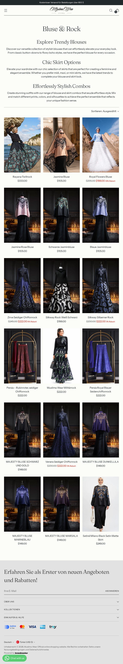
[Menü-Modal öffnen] (6, 10)
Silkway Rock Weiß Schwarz (61, 317)
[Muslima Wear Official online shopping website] (62, 10)
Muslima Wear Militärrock (61, 387)
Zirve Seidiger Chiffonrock (22, 317)
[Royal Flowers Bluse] (100, 145)
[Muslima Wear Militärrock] (61, 356)
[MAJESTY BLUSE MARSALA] (61, 504)
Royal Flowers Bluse (100, 176)
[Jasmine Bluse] (61, 145)
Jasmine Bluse (61, 176)
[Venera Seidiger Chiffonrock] (61, 430)
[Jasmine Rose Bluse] (22, 215)
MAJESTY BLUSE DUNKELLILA (101, 461)
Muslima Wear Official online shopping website (45, 647)
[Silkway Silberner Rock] (100, 285)
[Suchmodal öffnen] (111, 10)
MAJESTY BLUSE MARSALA (61, 535)
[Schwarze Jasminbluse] (61, 215)
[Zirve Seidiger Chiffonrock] (22, 285)
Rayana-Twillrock (22, 176)
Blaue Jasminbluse (100, 246)
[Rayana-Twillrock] (22, 145)
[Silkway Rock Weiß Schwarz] (61, 285)
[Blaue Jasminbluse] (100, 215)
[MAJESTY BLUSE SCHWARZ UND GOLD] (22, 430)
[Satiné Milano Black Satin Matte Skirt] (100, 504)
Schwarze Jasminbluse (61, 246)
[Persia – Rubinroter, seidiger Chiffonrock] (22, 356)
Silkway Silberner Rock (100, 317)
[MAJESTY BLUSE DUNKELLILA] (100, 430)
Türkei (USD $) (26, 642)
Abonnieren (112, 591)
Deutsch (8, 642)
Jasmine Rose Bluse (22, 246)
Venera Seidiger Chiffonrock (61, 461)
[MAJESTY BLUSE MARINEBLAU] (22, 504)
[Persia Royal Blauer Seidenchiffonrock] (100, 356)
